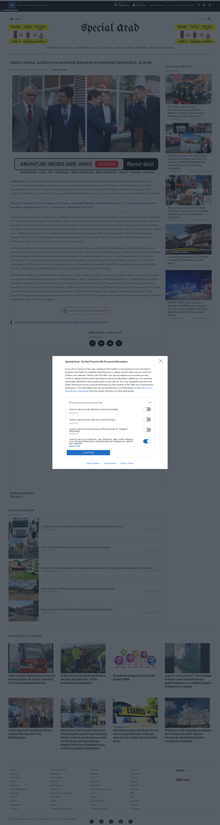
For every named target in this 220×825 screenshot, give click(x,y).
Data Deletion (93, 463)
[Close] (162, 362)
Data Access (110, 463)
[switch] (147, 409)
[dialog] (110, 412)
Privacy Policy (126, 463)
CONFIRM (88, 453)
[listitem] (110, 402)
